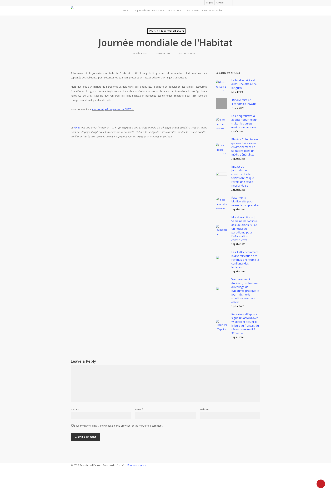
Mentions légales (136, 465)
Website (204, 409)
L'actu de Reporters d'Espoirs (166, 31)
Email (139, 409)
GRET (77, 127)
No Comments (187, 53)
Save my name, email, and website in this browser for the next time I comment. (118, 425)
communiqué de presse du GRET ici (113, 109)
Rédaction (141, 53)
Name (75, 409)
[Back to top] (165, 492)
